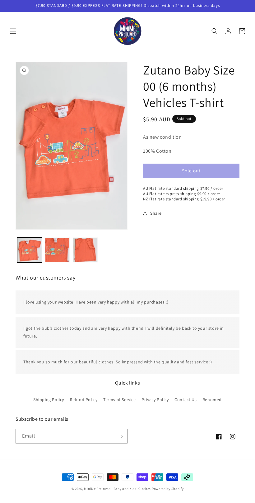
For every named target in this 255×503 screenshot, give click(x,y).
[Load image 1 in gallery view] (29, 249)
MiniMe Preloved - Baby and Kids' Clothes (117, 488)
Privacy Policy (155, 399)
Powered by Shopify (168, 488)
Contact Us (185, 399)
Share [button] (156, 213)
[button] (13, 31)
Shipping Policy (48, 399)
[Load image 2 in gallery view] (57, 249)
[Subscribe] (120, 436)
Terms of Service (119, 399)
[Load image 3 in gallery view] (85, 249)
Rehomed (212, 399)
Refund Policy (84, 399)
